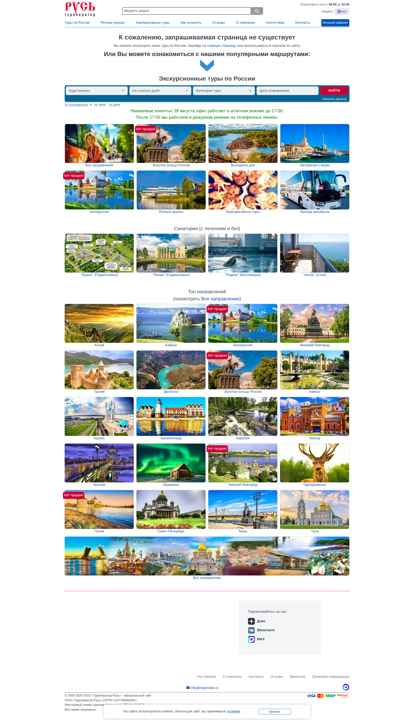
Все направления (220, 298)
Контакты (302, 23)
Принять (275, 711)
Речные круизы (113, 23)
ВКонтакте (266, 630)
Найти (334, 90)
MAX (261, 639)
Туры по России (77, 23)
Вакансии (297, 677)
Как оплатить (190, 23)
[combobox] (93, 91)
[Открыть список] (123, 91)
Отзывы (218, 23)
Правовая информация (330, 677)
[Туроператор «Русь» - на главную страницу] (92, 8)
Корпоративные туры (152, 23)
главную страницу (221, 46)
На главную (206, 677)
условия (233, 711)
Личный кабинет (335, 23)
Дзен (261, 621)
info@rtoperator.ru (205, 688)
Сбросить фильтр (334, 99)
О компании (245, 23)
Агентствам (275, 23)
